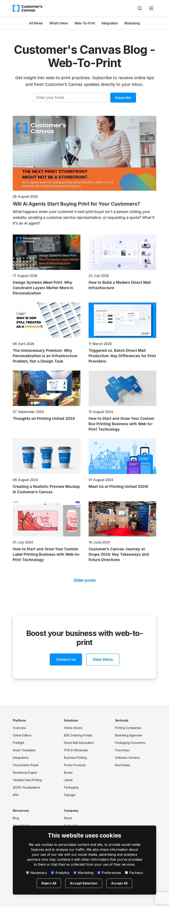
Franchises (122, 750)
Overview (19, 728)
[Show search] (140, 8)
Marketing (132, 23)
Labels (68, 780)
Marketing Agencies (128, 735)
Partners (136, 873)
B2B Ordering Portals (78, 735)
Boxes (68, 772)
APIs (16, 795)
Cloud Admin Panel (25, 765)
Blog (16, 818)
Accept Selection (83, 883)
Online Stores (73, 728)
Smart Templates (24, 750)
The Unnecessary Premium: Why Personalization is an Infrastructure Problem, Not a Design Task (45, 355)
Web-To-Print (84, 23)
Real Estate (122, 765)
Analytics (62, 873)
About (68, 818)
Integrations (21, 757)
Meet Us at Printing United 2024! (118, 486)
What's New (58, 23)
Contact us (66, 659)
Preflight (18, 742)
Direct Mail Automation (79, 742)
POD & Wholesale (76, 750)
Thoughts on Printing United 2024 (44, 418)
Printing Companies (128, 728)
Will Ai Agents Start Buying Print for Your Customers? (76, 204)
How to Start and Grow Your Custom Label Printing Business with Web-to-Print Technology (46, 554)
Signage (69, 795)
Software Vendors (127, 757)
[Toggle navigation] (151, 8)
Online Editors (22, 735)
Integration (110, 23)
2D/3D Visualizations (26, 787)
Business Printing (75, 757)
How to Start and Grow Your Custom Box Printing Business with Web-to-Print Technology (121, 423)
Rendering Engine (25, 772)
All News (36, 23)
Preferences (111, 873)
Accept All (119, 883)
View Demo (103, 659)
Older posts (84, 580)
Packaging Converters (130, 742)
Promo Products (75, 765)
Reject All (48, 883)
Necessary (38, 873)
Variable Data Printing (27, 780)
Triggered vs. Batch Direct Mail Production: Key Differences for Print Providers (122, 355)
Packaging (71, 787)
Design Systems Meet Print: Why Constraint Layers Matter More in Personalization (43, 287)
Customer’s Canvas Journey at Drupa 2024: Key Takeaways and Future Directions (119, 554)
